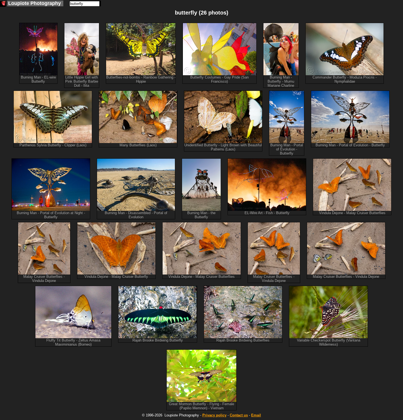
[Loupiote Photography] (3, 4)
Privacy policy (214, 415)
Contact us (239, 415)
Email (256, 415)
